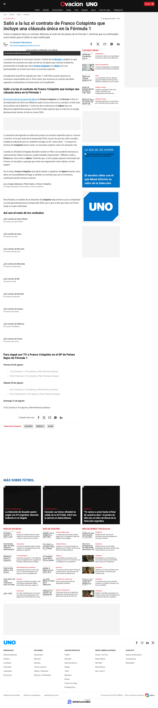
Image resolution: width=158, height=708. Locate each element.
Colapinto (28, 426)
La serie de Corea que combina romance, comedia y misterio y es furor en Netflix (107, 583)
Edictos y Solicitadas (42, 675)
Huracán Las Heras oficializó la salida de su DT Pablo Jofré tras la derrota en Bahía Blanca (60, 515)
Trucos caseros (40, 667)
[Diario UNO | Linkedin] (147, 642)
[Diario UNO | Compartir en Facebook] (91, 44)
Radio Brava (100, 667)
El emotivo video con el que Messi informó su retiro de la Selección (107, 57)
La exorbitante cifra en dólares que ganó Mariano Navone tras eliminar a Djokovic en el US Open (107, 79)
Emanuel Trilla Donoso (22, 42)
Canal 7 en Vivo (101, 655)
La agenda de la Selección (64, 579)
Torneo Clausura (100, 87)
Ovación (11, 14)
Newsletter (130, 663)
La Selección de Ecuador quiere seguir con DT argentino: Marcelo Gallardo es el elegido (22, 515)
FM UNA (98, 663)
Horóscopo (38, 655)
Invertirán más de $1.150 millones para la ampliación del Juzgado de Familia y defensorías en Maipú (29, 560)
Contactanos (131, 659)
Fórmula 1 (58, 59)
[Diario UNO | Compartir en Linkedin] (118, 44)
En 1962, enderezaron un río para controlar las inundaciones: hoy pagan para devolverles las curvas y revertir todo (29, 596)
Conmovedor (99, 53)
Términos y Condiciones (32, 695)
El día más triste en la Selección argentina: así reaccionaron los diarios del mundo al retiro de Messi (67, 595)
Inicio (5, 14)
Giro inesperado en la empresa (26, 567)
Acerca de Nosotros (134, 655)
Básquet (85, 10)
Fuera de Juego (104, 10)
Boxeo (93, 10)
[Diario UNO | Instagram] (142, 642)
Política (6, 659)
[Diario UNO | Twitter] (153, 642)
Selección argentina (101, 64)
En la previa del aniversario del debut (20, 99)
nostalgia (87, 509)
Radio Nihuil (100, 659)
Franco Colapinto (42, 66)
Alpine (57, 66)
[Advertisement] (101, 126)
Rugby (68, 10)
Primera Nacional (100, 99)
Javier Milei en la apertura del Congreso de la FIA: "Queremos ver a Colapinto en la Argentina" (68, 560)
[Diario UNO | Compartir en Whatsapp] (111, 44)
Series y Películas (41, 671)
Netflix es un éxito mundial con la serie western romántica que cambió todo (107, 571)
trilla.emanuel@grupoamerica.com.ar (25, 45)
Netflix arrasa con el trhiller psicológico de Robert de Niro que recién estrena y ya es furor (107, 548)
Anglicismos (20, 544)
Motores (37, 659)
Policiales (7, 667)
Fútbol (37, 10)
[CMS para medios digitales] (79, 702)
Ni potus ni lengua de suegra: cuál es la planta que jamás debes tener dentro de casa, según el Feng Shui (28, 584)
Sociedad (7, 663)
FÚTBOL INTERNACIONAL (13, 509)
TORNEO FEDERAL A (51, 509)
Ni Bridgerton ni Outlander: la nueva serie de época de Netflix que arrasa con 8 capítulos (106, 560)
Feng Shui (19, 579)
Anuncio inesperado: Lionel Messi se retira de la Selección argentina (107, 68)
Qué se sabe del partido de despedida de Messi (65, 582)
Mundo (19, 532)
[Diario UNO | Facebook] (136, 642)
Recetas (37, 663)
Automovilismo (57, 10)
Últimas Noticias (10, 655)
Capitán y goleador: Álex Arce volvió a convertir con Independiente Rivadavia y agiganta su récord (105, 92)
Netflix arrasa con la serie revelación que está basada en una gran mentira (106, 536)
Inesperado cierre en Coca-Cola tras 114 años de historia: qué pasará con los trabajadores (28, 571)
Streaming (98, 532)
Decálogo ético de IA (51, 695)
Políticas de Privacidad (11, 695)
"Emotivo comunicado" (63, 590)
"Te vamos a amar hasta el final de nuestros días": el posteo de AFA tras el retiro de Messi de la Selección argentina (68, 572)
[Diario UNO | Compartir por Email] (104, 44)
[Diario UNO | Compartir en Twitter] (98, 44)
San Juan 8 (100, 671)
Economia (7, 675)
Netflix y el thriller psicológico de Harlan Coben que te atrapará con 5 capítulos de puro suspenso (107, 595)
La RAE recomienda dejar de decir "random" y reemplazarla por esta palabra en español (28, 548)
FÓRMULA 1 (59, 555)
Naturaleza (20, 591)
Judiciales (7, 671)
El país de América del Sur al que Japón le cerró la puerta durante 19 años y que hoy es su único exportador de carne (28, 537)
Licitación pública (22, 555)
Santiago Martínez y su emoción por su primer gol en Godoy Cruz (106, 102)
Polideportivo (118, 10)
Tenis (76, 10)
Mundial (46, 10)
